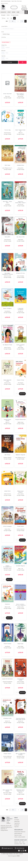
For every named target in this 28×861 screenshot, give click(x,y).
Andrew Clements (20, 529)
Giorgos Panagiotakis (7, 681)
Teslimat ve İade (17, 835)
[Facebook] (19, 850)
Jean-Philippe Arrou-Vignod (7, 168)
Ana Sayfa (16, 819)
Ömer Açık (7, 96)
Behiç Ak (20, 132)
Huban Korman (7, 493)
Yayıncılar (16, 826)
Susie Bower (7, 646)
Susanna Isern (7, 382)
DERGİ (13, 12)
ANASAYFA (3, 12)
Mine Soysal (20, 382)
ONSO (18, 855)
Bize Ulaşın (19, 1)
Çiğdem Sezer (20, 422)
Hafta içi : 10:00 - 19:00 (19, 842)
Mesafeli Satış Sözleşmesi (19, 831)
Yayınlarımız (17, 823)
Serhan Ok (7, 721)
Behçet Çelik (7, 606)
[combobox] (14, 39)
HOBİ (18, 12)
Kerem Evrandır (7, 275)
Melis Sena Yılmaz (7, 568)
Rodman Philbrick (7, 457)
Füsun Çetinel (20, 493)
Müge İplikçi (20, 239)
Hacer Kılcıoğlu (20, 275)
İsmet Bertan (7, 311)
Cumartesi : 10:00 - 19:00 (19, 843)
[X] (21, 850)
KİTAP (9, 12)
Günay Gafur (20, 168)
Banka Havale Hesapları (6, 1)
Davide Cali (20, 311)
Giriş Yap (24, 6)
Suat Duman (20, 96)
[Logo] (3, 7)
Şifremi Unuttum (4, 3)
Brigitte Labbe (20, 606)
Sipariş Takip (14, 1)
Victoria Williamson (7, 756)
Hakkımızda (16, 821)
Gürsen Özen (7, 529)
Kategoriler (16, 824)
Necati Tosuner (7, 347)
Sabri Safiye (20, 347)
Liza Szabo (7, 204)
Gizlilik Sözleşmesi (18, 833)
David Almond (7, 239)
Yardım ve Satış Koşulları (19, 836)
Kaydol (24, 9)
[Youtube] (25, 850)
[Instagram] (23, 850)
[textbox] (14, 39)
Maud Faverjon (7, 132)
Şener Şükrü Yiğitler (7, 792)
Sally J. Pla (20, 568)
